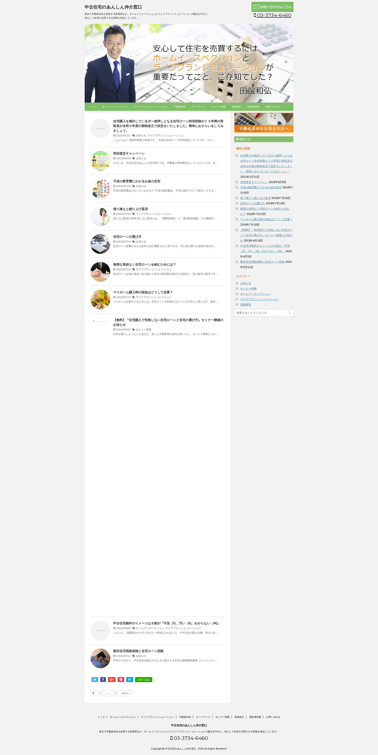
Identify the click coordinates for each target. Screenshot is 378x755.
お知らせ (141, 135)
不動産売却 (179, 106)
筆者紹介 (236, 106)
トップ (92, 106)
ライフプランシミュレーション (150, 106)
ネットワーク (198, 106)
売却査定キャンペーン (129, 153)
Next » (126, 693)
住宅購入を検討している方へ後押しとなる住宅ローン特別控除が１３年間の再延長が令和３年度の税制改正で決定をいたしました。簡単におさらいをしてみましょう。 (168, 125)
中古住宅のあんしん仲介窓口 (113, 7)
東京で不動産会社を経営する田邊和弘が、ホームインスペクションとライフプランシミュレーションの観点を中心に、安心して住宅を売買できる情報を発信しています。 (189, 731)
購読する (244, 139)
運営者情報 (253, 106)
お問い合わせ (272, 106)
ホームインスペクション (115, 106)
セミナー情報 (219, 106)
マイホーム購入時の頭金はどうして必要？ (143, 292)
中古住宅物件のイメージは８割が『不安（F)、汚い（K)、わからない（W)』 (166, 623)
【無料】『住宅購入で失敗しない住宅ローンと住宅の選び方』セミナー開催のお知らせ (266, 235)
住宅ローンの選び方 (127, 237)
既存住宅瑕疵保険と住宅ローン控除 (138, 651)
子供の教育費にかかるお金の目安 (136, 181)
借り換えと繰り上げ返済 (130, 209)
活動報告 (245, 304)
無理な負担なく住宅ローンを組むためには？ (144, 264)
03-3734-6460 (273, 15)
